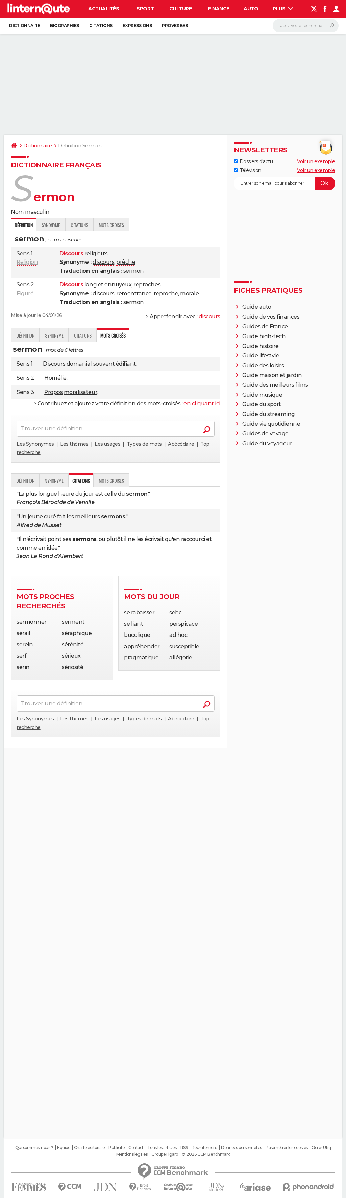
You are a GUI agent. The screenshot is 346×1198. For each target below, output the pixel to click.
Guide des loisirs (263, 365)
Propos (53, 392)
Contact (136, 1147)
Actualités (103, 9)
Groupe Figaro (164, 1154)
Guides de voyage (265, 433)
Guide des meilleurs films (275, 385)
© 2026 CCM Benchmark (206, 1154)
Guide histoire (260, 346)
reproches (146, 284)
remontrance (134, 293)
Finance (218, 9)
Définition (25, 335)
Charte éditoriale (89, 1147)
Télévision (249, 170)
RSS (184, 1147)
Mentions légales (131, 1154)
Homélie (55, 378)
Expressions (137, 25)
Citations (101, 25)
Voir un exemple (316, 161)
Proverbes (175, 25)
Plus (280, 9)
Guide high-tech (264, 336)
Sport (145, 9)
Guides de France (265, 326)
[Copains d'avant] (178, 1187)
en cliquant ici (201, 403)
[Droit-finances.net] (140, 1187)
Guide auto (256, 307)
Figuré (25, 293)
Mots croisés (111, 224)
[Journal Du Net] (105, 1187)
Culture (180, 9)
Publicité (116, 1147)
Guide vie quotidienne (271, 424)
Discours (54, 363)
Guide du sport (261, 404)
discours (103, 262)
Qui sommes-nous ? (34, 1147)
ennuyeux (117, 284)
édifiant (126, 363)
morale (189, 293)
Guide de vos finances (271, 317)
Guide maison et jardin (272, 375)
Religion (27, 262)
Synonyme (51, 224)
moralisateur (80, 392)
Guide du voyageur (267, 443)
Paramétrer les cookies (286, 1147)
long (90, 284)
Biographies (64, 25)
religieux (95, 253)
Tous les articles (161, 1147)
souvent (104, 363)
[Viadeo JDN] (216, 1187)
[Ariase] (255, 1187)
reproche (166, 293)
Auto (251, 9)
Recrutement (204, 1147)
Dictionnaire (24, 25)
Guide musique (262, 395)
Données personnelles (241, 1147)
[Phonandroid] (308, 1187)
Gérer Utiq (321, 1147)
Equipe (63, 1147)
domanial (79, 363)
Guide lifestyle (260, 355)
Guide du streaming (268, 414)
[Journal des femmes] (29, 1187)
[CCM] (69, 1187)
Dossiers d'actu (255, 161)
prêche (125, 262)
